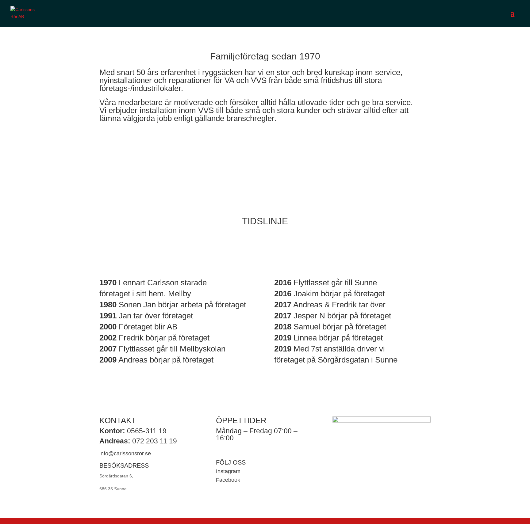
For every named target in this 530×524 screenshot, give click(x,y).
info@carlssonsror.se (125, 453)
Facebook (228, 480)
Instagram (228, 471)
